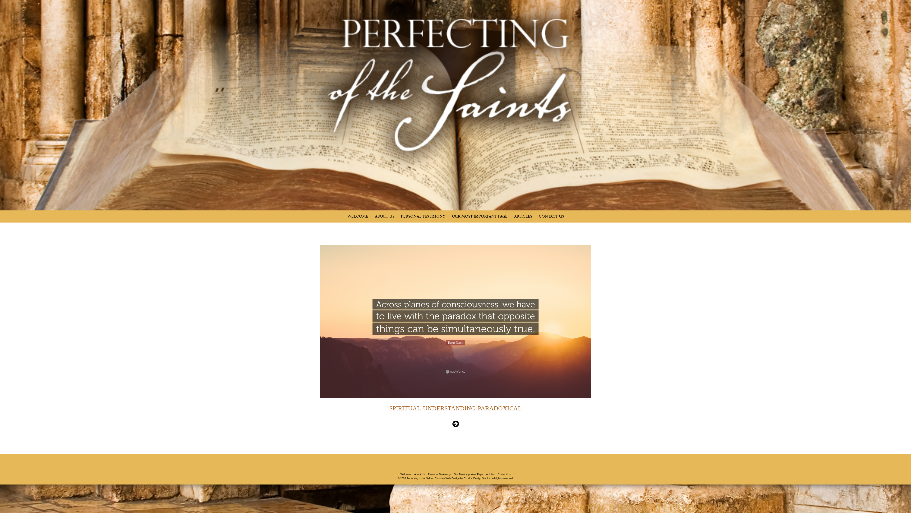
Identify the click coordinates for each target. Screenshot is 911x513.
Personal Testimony (423, 216)
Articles (523, 216)
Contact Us (551, 216)
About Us (384, 216)
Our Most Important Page (479, 216)
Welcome (357, 216)
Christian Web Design (447, 478)
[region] (455, 105)
